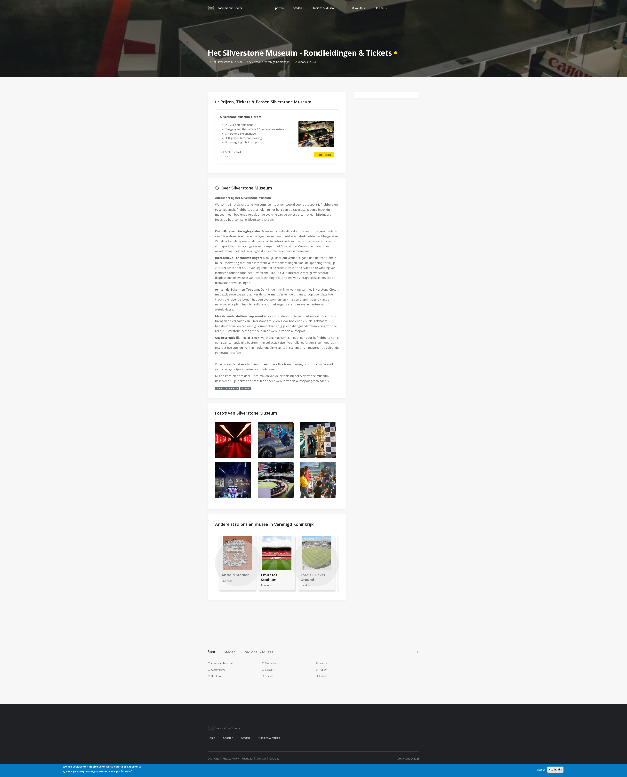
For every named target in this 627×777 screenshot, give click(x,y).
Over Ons (213, 758)
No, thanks (555, 769)
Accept (541, 769)
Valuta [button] (358, 8)
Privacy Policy (230, 758)
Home (211, 738)
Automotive (218, 669)
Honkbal (216, 676)
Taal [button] (381, 8)
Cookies (274, 758)
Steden (245, 738)
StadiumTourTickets (227, 728)
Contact (261, 758)
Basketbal (271, 663)
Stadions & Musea (269, 738)
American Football (222, 663)
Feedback (247, 758)
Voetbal (323, 663)
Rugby (323, 669)
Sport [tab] (212, 651)
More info (127, 771)
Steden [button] (297, 8)
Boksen (269, 669)
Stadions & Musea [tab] (258, 651)
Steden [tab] (230, 651)
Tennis (323, 676)
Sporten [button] (279, 8)
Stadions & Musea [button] (323, 8)
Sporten (228, 738)
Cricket (269, 676)
